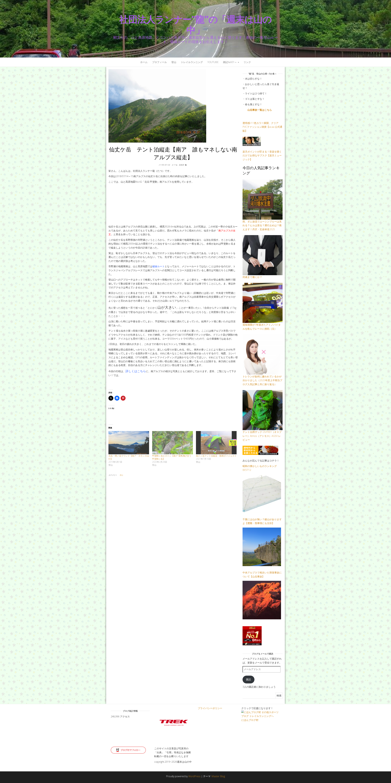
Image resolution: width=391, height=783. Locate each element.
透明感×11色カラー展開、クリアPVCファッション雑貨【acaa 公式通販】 (262, 126)
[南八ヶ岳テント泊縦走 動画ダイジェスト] (216, 442)
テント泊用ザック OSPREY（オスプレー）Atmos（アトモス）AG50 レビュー (262, 435)
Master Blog (218, 776)
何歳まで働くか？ (252, 277)
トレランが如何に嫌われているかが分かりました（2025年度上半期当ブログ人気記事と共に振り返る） (262, 380)
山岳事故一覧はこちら (259, 110)
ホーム (144, 62)
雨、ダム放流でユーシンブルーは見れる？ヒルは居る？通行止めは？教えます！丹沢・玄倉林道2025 (262, 225)
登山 (173, 62)
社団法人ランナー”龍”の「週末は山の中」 (195, 24)
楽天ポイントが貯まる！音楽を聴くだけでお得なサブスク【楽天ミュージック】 (262, 155)
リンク (247, 62)
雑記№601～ (230, 62)
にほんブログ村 (249, 720)
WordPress (194, 776)
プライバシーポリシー (210, 708)
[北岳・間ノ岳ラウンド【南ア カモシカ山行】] (128, 442)
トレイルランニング (192, 62)
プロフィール (159, 62)
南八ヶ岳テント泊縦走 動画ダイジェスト (216, 455)
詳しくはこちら (136, 371)
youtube (212, 62)
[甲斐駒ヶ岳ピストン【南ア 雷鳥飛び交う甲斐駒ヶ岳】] (172, 442)
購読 (248, 679)
